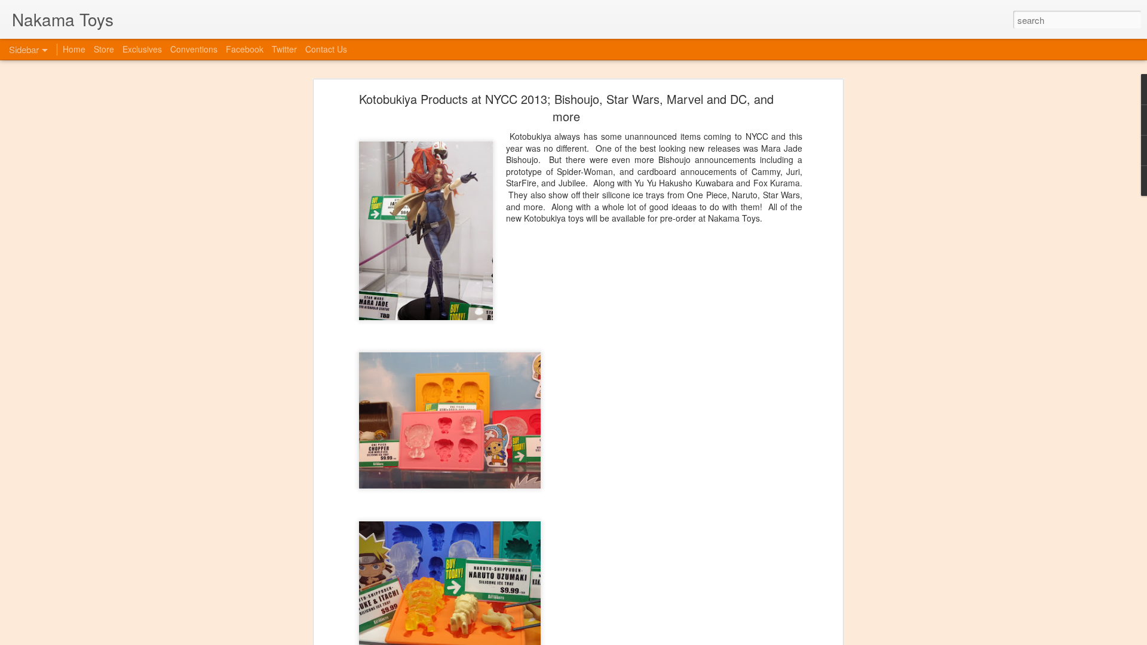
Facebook (244, 49)
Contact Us (326, 49)
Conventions (193, 49)
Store (104, 49)
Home (74, 49)
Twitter (284, 49)
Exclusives (142, 49)
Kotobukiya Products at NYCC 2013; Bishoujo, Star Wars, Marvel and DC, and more (566, 107)
